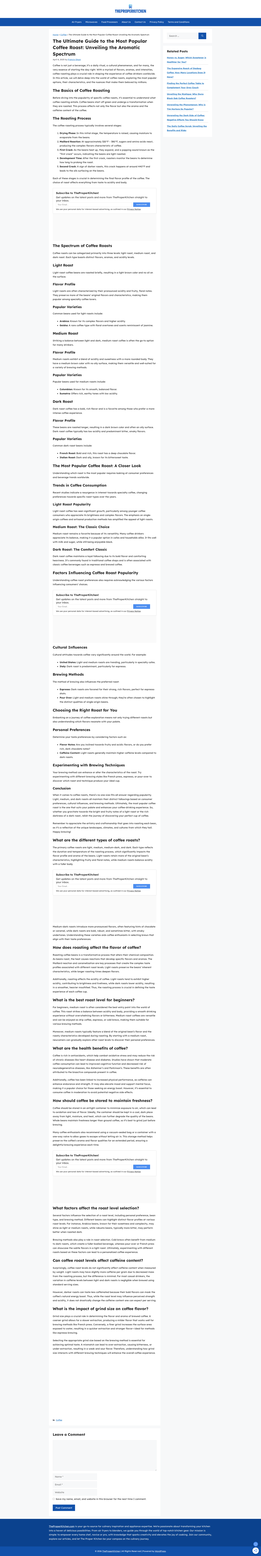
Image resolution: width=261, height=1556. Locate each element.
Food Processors (109, 22)
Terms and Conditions (178, 22)
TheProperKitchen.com (61, 1526)
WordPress (160, 1551)
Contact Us (140, 22)
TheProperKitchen (111, 1551)
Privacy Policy (157, 22)
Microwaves (91, 22)
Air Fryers (76, 22)
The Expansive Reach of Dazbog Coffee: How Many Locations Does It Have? (186, 72)
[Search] (202, 36)
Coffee (63, 34)
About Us (126, 22)
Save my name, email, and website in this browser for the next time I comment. (101, 1499)
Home (55, 34)
